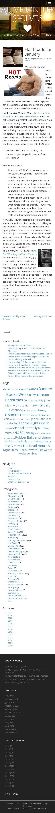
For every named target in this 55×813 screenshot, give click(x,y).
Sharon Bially (19, 441)
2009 (10, 643)
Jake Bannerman (16, 419)
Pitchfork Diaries (44, 433)
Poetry (11, 565)
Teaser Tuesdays (15, 584)
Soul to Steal (46, 442)
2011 (10, 637)
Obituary (29, 433)
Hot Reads (12, 543)
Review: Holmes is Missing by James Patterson (28, 356)
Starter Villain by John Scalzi (20, 359)
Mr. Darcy (44, 428)
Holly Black (34, 415)
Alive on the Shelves (27, 14)
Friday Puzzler (14, 529)
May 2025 (9, 695)
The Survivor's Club (31, 450)
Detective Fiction (15, 521)
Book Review (13, 504)
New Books (13, 557)
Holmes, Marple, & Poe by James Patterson (27, 362)
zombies (32, 453)
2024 (10, 615)
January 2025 (11, 702)
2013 (10, 632)
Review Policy (14, 479)
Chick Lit (11, 510)
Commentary (13, 512)
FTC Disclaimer (14, 471)
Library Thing (14, 546)
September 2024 (12, 712)
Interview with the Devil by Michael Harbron (27, 365)
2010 (10, 640)
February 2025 (11, 699)
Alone (22, 389)
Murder (9, 433)
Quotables (12, 570)
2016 (10, 623)
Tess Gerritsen (13, 446)
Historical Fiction (17, 415)
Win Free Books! (15, 595)
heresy (42, 410)
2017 (10, 621)
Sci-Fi (7, 441)
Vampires (12, 593)
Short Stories (13, 581)
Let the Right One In (34, 423)
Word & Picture (40, 808)
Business (12, 507)
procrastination (9, 438)
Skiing (37, 441)
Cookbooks (30, 400)
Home (10, 468)
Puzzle (11, 568)
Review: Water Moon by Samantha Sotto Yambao (30, 353)
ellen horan (12, 405)
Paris (36, 433)
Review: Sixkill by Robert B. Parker (14, 317)
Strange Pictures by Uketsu (20, 345)
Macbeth (8, 428)
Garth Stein (32, 405)
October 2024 (11, 709)
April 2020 (9, 726)
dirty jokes (44, 400)
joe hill (35, 419)
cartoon (43, 394)
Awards (32, 389)
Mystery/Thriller (15, 554)
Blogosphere (13, 496)
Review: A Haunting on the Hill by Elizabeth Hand (29, 367)
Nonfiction (12, 562)
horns (42, 415)
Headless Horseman (31, 411)
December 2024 (12, 706)
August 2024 (10, 716)
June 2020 (9, 719)
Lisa (28, 58)
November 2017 (12, 732)
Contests (12, 515)
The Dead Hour (33, 445)
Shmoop (31, 442)
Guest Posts (13, 532)
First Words (13, 526)
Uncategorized (14, 590)
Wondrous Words (15, 598)
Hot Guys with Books (17, 540)
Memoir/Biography (16, 551)
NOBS (18, 432)
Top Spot (12, 587)
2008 (10, 645)
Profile (11, 476)
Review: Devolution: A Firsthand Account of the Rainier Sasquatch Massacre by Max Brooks (28, 372)
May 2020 (9, 722)
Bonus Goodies (14, 499)
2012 (10, 634)
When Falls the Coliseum (18, 482)
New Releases (14, 559)
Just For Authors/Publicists (19, 473)
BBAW (33, 395)
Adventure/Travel (15, 493)
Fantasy (22, 406)
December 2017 (12, 729)
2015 (10, 626)
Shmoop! (12, 579)
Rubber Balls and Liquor (33, 437)
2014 (10, 629)
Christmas (14, 400)
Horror (11, 537)
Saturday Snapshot (42, 316)
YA (9, 601)
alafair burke (10, 389)
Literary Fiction (14, 548)
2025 (10, 612)
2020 (10, 618)
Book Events (13, 501)
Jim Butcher (26, 419)
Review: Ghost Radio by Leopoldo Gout (25, 376)
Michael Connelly (25, 428)
